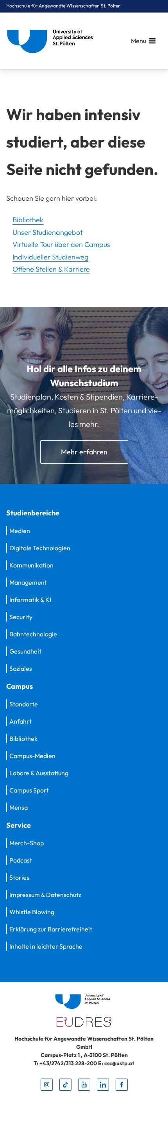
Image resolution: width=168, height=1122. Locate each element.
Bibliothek (28, 219)
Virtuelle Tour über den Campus (61, 244)
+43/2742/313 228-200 (68, 1063)
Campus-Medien (32, 756)
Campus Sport (29, 790)
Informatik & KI (30, 599)
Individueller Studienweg (50, 256)
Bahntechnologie (33, 634)
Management (28, 582)
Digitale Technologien (39, 548)
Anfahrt (20, 721)
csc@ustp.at (119, 1063)
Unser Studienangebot (47, 232)
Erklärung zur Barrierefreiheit (50, 929)
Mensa (18, 807)
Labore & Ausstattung (38, 773)
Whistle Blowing (31, 912)
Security (20, 617)
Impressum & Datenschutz (45, 895)
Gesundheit (25, 651)
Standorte (23, 704)
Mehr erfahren (84, 451)
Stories (19, 877)
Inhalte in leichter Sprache (45, 946)
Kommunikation (31, 565)
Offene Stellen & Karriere (51, 269)
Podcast (20, 860)
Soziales (20, 668)
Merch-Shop (26, 843)
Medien (19, 531)
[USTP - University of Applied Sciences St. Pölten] (52, 41)
